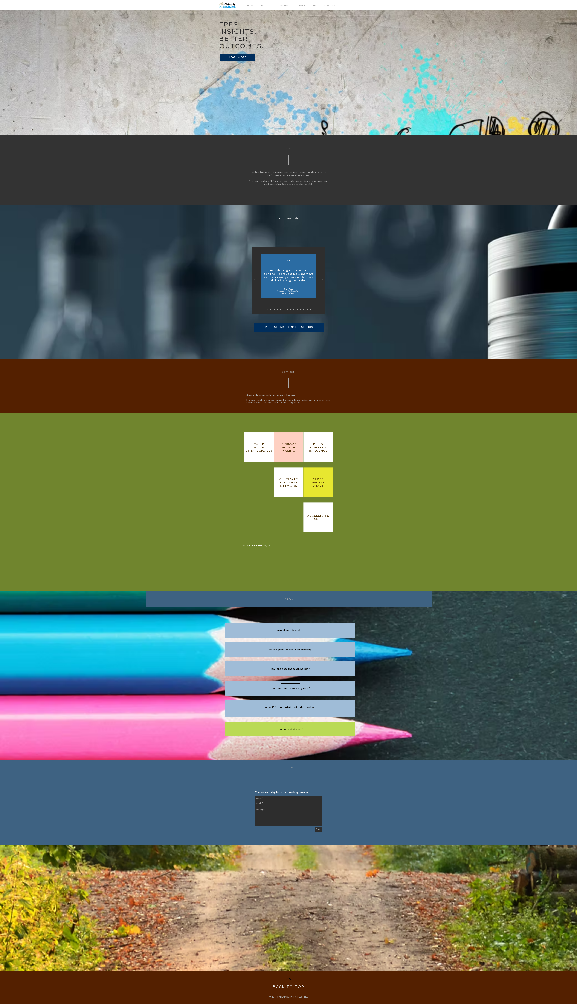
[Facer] (267, 309)
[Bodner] (303, 309)
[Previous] (254, 280)
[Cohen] (297, 309)
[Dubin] (290, 309)
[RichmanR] (274, 309)
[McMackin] (300, 309)
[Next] (323, 280)
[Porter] (310, 309)
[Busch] (307, 309)
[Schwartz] (293, 309)
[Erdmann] (270, 309)
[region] (290, 630)
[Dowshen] (277, 309)
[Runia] (287, 309)
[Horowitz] (280, 309)
